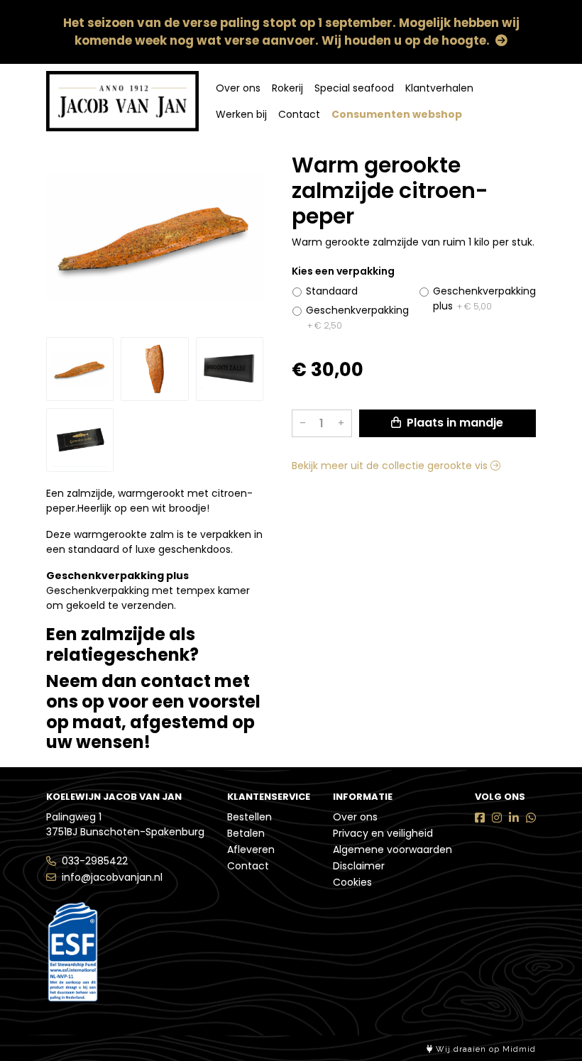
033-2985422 (95, 861)
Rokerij (287, 88)
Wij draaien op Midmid (484, 1049)
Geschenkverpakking (357, 317)
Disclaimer (359, 866)
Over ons (238, 88)
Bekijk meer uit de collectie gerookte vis (391, 465)
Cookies (352, 882)
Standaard (332, 291)
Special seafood (354, 88)
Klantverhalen (439, 88)
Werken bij (241, 114)
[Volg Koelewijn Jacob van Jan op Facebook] (480, 818)
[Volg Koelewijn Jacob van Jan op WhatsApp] (531, 818)
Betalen (246, 833)
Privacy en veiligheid (383, 833)
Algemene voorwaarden (392, 849)
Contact (299, 114)
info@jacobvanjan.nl (112, 877)
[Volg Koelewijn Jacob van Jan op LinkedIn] (514, 818)
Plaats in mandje (453, 422)
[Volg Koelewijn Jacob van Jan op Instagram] (497, 818)
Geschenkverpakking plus (484, 298)
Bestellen (249, 817)
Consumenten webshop (396, 114)
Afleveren (251, 849)
